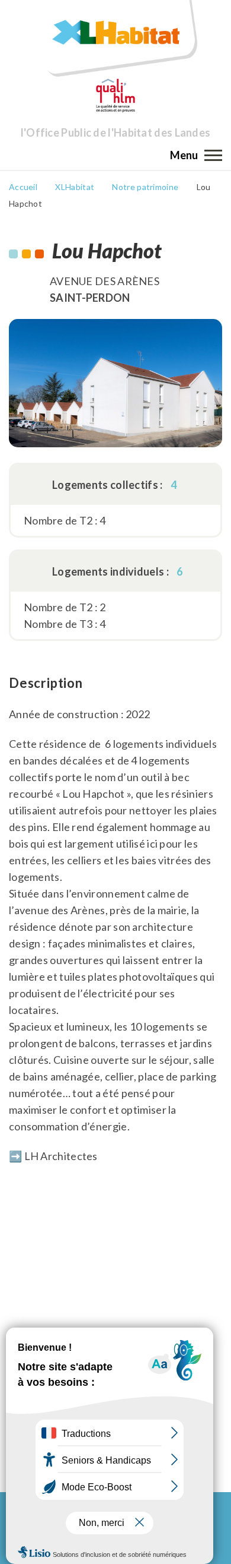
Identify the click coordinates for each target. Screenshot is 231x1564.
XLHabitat (74, 187)
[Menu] (213, 155)
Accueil (23, 187)
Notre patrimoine (145, 187)
